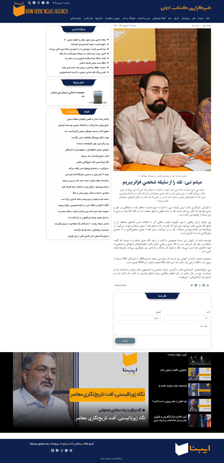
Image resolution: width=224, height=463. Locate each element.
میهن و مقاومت (112, 18)
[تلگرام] (66, 450)
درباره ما (64, 444)
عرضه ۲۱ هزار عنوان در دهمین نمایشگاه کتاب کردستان (87, 174)
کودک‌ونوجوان (159, 18)
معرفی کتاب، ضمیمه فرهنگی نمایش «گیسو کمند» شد (86, 131)
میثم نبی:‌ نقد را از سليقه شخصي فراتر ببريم (162, 182)
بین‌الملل (185, 18)
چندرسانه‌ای (75, 18)
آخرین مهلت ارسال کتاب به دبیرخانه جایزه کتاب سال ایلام (82, 53)
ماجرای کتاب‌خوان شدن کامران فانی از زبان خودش (88, 236)
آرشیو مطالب (88, 444)
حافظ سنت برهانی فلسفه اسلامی (92, 63)
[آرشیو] (52, 450)
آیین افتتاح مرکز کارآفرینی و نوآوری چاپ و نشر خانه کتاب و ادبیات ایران (170, 418)
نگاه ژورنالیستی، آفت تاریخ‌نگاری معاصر (92, 162)
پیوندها (54, 444)
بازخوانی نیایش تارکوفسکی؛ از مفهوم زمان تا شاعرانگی (87, 149)
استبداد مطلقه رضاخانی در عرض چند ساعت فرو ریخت (84, 67)
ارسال (125, 341)
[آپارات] (71, 450)
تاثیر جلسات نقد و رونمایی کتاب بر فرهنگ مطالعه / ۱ (162, 176)
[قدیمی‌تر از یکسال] (97, 97)
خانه (208, 18)
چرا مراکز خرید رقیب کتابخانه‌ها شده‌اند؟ (92, 143)
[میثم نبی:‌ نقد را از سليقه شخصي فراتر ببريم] (162, 99)
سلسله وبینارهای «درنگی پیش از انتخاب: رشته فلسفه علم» (85, 186)
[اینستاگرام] (62, 450)
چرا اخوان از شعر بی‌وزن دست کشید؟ (169, 401)
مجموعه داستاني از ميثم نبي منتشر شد (67, 94)
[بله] (57, 450)
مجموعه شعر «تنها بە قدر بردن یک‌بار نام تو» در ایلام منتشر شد (83, 211)
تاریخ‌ (176, 18)
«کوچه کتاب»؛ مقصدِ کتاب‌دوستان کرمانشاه (88, 44)
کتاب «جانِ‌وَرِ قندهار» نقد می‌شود (95, 156)
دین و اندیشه (144, 18)
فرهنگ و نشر (128, 18)
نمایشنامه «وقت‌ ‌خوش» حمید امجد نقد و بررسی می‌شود (85, 180)
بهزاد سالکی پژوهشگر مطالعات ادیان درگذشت (90, 137)
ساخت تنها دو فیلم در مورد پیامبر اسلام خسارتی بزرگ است (85, 199)
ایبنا (186, 8)
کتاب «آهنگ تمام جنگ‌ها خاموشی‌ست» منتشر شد (85, 58)
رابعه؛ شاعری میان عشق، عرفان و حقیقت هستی (86, 39)
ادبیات (200, 18)
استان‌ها (99, 18)
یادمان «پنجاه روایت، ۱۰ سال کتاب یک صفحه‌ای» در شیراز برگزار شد (81, 223)
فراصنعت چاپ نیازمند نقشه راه (172, 386)
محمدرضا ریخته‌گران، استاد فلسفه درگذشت (91, 230)
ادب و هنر (195, 25)
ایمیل (158, 312)
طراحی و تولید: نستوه (108, 458)
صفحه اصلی (206, 25)
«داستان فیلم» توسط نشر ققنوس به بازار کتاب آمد (88, 217)
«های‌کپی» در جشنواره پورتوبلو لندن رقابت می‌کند (88, 168)
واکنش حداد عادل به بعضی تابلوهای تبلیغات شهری (87, 119)
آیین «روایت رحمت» (177, 355)
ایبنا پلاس (88, 18)
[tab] (87, 112)
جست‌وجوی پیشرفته (39, 444)
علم (170, 18)
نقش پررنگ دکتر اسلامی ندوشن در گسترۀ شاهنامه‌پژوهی (82, 72)
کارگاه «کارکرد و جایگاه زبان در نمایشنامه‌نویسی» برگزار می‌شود (83, 205)
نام (208, 312)
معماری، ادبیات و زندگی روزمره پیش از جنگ (90, 193)
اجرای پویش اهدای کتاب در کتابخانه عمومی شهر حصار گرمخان (83, 125)
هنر (193, 18)
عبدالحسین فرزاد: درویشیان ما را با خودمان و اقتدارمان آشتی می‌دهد (77, 49)
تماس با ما (75, 444)
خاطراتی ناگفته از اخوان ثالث (173, 370)
